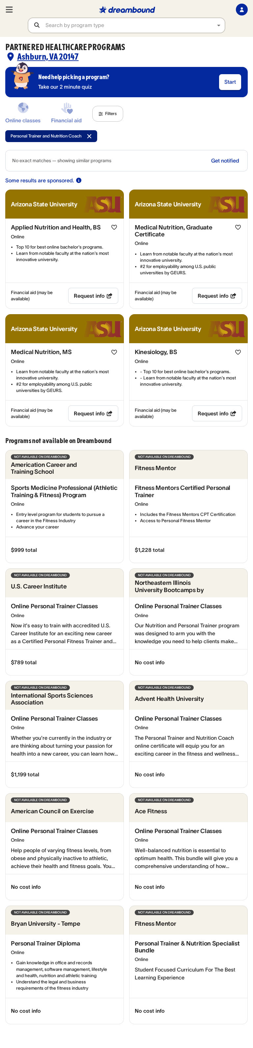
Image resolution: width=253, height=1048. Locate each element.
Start (230, 82)
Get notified (225, 161)
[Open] (218, 25)
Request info (89, 296)
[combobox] (135, 25)
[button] (107, 114)
